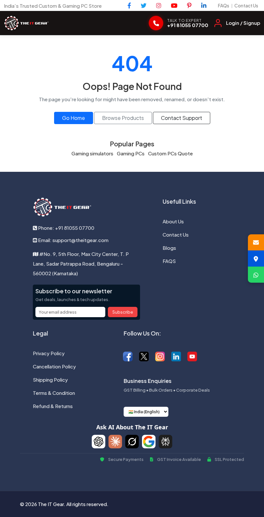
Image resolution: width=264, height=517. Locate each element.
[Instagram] (158, 5)
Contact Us (246, 5)
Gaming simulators (92, 153)
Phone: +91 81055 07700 (65, 228)
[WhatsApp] (256, 275)
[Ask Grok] (132, 441)
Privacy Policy (49, 353)
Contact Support (181, 117)
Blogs (169, 248)
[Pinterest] (189, 5)
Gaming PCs (131, 153)
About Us (173, 221)
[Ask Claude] (115, 441)
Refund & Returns (53, 406)
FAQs (223, 5)
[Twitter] (143, 5)
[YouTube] (174, 5)
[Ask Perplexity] (165, 441)
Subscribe (122, 312)
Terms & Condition (54, 393)
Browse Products (123, 117)
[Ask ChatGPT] (98, 441)
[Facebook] (129, 5)
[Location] (256, 258)
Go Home (73, 117)
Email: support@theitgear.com (72, 240)
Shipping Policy (50, 379)
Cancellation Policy (54, 366)
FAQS (169, 261)
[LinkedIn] (203, 5)
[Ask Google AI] (149, 441)
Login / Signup (243, 23)
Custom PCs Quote (170, 153)
